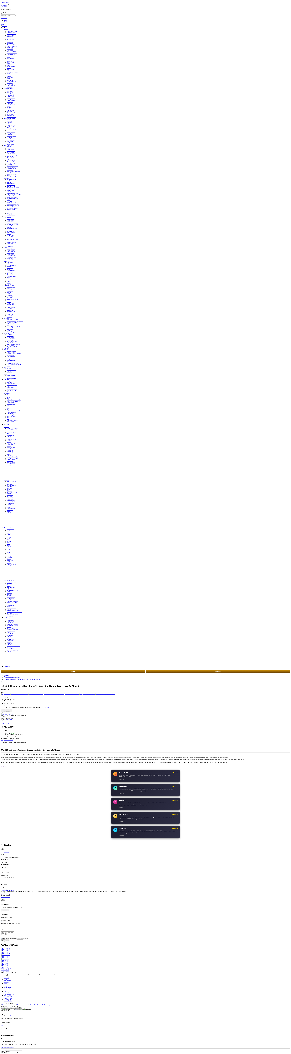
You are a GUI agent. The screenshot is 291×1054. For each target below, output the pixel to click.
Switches (9, 293)
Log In (5, 20)
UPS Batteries (10, 79)
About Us (6, 979)
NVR (8, 212)
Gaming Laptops (11, 132)
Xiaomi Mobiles (10, 149)
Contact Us (6, 978)
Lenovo (8, 545)
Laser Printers (10, 262)
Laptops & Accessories (9, 118)
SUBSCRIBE (18, 1007)
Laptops (9, 119)
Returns (5, 983)
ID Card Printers (11, 270)
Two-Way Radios (11, 196)
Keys (8, 325)
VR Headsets (10, 259)
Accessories (9, 137)
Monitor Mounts (10, 115)
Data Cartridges (10, 58)
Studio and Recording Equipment (15, 321)
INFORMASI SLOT (9, 580)
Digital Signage (10, 503)
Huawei (8, 533)
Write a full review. (5, 897)
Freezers (9, 244)
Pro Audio (6, 318)
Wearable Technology (12, 155)
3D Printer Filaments (12, 274)
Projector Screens (11, 183)
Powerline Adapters (11, 311)
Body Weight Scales (11, 390)
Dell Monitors (10, 111)
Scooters (9, 368)
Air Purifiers (10, 236)
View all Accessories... (12, 176)
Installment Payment (8, 988)
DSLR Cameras (10, 190)
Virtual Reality (10, 598)
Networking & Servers (9, 285)
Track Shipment (7, 980)
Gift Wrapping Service (9, 994)
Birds (8, 419)
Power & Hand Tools (12, 228)
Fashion (5, 374)
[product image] (7, 682)
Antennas (9, 302)
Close (2, 1025)
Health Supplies (10, 402)
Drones (8, 359)
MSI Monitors (10, 114)
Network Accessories (12, 306)
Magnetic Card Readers (12, 347)
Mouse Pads (10, 83)
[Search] (15, 15)
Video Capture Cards (12, 38)
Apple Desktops (10, 93)
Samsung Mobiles (11, 152)
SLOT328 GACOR (90, 694)
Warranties (6, 984)
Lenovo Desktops (11, 98)
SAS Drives (9, 57)
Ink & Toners (10, 496)
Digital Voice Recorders (12, 198)
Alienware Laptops (11, 129)
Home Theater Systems (12, 206)
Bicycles (9, 371)
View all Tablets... (11, 163)
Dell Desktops (10, 92)
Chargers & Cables (11, 168)
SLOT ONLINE (8, 527)
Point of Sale (7, 333)
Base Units (9, 334)
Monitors (9, 106)
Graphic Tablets (10, 84)
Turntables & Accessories (13, 205)
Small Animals (10, 421)
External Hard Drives (12, 53)
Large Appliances (11, 240)
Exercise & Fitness (11, 370)
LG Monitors (10, 107)
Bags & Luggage (11, 376)
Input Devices (10, 80)
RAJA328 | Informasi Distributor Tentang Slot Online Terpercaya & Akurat (22, 679)
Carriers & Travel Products (13, 401)
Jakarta (5, 2)
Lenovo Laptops (11, 125)
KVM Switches (10, 296)
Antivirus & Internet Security (14, 353)
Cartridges (9, 278)
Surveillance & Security (12, 208)
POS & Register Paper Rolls (13, 341)
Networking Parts (11, 287)
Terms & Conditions (8, 996)
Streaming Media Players (13, 187)
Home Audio (10, 201)
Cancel (2, 910)
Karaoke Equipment (11, 332)
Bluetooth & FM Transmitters (14, 194)
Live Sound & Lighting (12, 319)
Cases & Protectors (11, 167)
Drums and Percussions (12, 327)
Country (3, 1051)
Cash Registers (10, 345)
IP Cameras (9, 295)
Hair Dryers (9, 386)
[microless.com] (2, 13)
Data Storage (10, 47)
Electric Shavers (10, 387)
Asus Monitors (10, 108)
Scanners (9, 266)
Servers (8, 312)
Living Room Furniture (12, 223)
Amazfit (9, 553)
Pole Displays (10, 340)
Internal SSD (10, 49)
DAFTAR (218, 671)
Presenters (9, 87)
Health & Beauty (8, 379)
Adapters (9, 68)
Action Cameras (10, 191)
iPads (8, 159)
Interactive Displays (11, 501)
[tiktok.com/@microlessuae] (8, 1015)
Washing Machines (11, 242)
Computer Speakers (11, 74)
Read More (3, 766)
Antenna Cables (10, 303)
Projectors (9, 182)
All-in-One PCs (10, 103)
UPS (8, 70)
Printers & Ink (7, 261)
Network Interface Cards (12, 308)
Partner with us (7, 999)
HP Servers (9, 315)
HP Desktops (10, 91)
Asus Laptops (10, 122)
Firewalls (9, 292)
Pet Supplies (7, 393)
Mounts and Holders (11, 174)
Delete (7, 910)
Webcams (9, 73)
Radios (8, 200)
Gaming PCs (10, 450)
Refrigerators (10, 243)
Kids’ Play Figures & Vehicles (14, 364)
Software (6, 349)
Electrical (9, 227)
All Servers (9, 317)
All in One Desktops (12, 452)
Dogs (8, 394)
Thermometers (10, 391)
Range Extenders (11, 307)
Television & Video (11, 179)
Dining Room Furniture (12, 224)
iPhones (8, 148)
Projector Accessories (12, 186)
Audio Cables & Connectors (13, 326)
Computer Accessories (9, 59)
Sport (5, 367)
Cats (8, 405)
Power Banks (10, 170)
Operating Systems (11, 351)
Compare (4, 712)
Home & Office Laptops (12, 458)
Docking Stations (11, 142)
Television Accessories (12, 590)
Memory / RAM (10, 44)
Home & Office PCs (11, 448)
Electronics (6, 178)
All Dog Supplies (11, 404)
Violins (8, 330)
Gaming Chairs (10, 219)
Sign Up (6, 22)
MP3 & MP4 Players (12, 197)
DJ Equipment (10, 323)
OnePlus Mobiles (11, 151)
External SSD (10, 50)
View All (9, 284)
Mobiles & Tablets (8, 145)
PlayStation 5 (10, 594)
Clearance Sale (7, 667)
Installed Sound (10, 329)
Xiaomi (8, 534)
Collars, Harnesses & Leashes (14, 400)
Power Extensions (11, 66)
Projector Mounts (11, 185)
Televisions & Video (11, 582)
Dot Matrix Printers (11, 265)
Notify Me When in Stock (7, 740)
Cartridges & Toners (11, 276)
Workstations (10, 102)
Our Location (4, 6)
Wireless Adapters (11, 289)
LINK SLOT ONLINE (22, 694)
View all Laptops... (11, 136)
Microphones (10, 77)
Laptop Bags (10, 141)
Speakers (9, 442)
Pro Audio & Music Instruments (14, 612)
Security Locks (10, 144)
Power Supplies (10, 43)
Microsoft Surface (11, 161)
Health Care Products (12, 389)
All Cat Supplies (11, 415)
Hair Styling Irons (11, 383)
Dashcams (9, 213)
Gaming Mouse (10, 258)
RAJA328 (6, 427)
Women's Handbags (11, 375)
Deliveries (6, 982)
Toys (5, 357)
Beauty (8, 381)
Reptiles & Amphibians (12, 420)
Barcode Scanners (11, 338)
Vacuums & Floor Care (12, 231)
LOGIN (73, 671)
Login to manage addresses (7, 1047)
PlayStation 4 (10, 595)
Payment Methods (8, 987)
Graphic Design (10, 355)
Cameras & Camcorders (12, 189)
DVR (8, 210)
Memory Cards (10, 62)
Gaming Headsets (11, 255)
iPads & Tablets (10, 157)
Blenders (9, 234)
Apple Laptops (10, 126)
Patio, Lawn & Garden (12, 239)
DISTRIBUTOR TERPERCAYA (12, 678)
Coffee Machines (11, 235)
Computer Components (12, 428)
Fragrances (9, 382)
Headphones (10, 444)
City (2, 1052)
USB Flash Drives (11, 54)
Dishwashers (10, 246)
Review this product (5, 894)
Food (8, 395)
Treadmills (9, 372)
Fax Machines (10, 268)
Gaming (6, 247)
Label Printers (10, 272)
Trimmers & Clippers (12, 385)
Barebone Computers (12, 46)
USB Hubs (9, 64)
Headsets (9, 76)
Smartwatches (10, 156)
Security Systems (11, 215)
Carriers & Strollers (11, 412)
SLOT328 (6, 30)
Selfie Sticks (10, 172)
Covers (8, 561)
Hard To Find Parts (8, 992)
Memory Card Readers (12, 72)
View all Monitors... (11, 117)
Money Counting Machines (13, 344)
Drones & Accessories (12, 602)
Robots (8, 366)
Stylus (8, 175)
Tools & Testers (10, 69)
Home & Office (10, 99)
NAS (8, 55)
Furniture (9, 217)
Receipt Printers (10, 337)
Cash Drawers (10, 336)
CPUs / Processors (11, 34)
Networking (9, 504)
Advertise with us (8, 998)
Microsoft (9, 541)
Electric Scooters (11, 361)
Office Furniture (10, 221)
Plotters (8, 269)
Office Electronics (11, 500)
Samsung (9, 283)
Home (5, 216)
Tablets (8, 538)
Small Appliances (11, 230)
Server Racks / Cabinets (12, 299)
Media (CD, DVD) (11, 61)
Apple (8, 549)
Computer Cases (11, 32)
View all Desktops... (11, 104)
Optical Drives (10, 40)
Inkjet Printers (10, 264)
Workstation (9, 134)
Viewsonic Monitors (11, 113)
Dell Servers (10, 314)
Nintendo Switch (11, 597)
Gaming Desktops (11, 100)
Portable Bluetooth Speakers (13, 171)
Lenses (8, 606)
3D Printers (9, 273)
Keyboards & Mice (11, 81)
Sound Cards (10, 42)
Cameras (9, 603)
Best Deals (6, 424)
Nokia (8, 535)
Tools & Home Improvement (13, 225)
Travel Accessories (11, 378)
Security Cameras (11, 209)
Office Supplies (7, 348)
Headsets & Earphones (12, 166)
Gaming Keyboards (11, 257)
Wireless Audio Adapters (12, 204)
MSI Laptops (10, 127)
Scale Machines (10, 342)
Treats (8, 397)
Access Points (10, 291)
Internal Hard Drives (12, 51)
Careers (5, 986)
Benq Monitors (10, 110)
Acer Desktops (10, 96)
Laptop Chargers (11, 138)
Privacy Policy (7, 995)
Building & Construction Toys (14, 363)
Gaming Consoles (11, 250)
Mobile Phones (10, 147)
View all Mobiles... (11, 153)
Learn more (47, 707)
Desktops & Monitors (9, 88)
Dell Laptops (10, 123)
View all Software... (11, 356)
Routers (8, 288)
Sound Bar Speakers (11, 202)
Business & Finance (11, 352)
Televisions (9, 181)
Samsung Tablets (11, 160)
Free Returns (4, 5)
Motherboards (10, 36)
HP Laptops (9, 121)
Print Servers (10, 310)
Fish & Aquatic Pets (11, 416)
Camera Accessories (11, 608)
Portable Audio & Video (12, 193)
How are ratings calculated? (7, 890)
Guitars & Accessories (12, 322)
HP (7, 280)
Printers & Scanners (11, 481)
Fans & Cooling (10, 39)
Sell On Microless (8, 1001)
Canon (8, 281)
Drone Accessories (11, 360)
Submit (2, 899)
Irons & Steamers (11, 232)
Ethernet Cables (10, 304)
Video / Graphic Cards (12, 31)
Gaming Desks (10, 220)
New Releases (7, 666)
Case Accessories (11, 35)
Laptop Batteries (11, 140)
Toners (8, 277)
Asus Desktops (10, 95)
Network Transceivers (12, 298)
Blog (5, 991)
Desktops (9, 89)
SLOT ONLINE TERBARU (107, 694)
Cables (8, 65)
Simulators (9, 593)
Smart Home (10, 613)
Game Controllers (11, 85)
